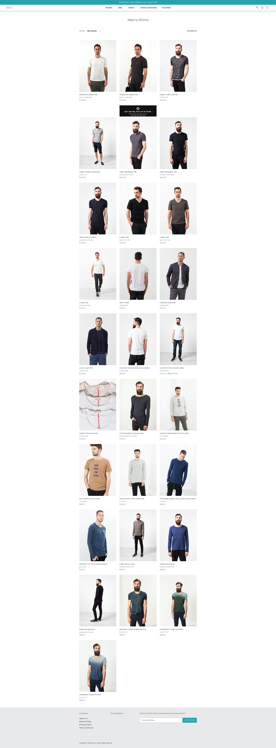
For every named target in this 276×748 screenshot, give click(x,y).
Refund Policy (85, 722)
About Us (83, 718)
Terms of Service (86, 728)
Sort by (82, 31)
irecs (9, 8)
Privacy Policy (85, 725)
